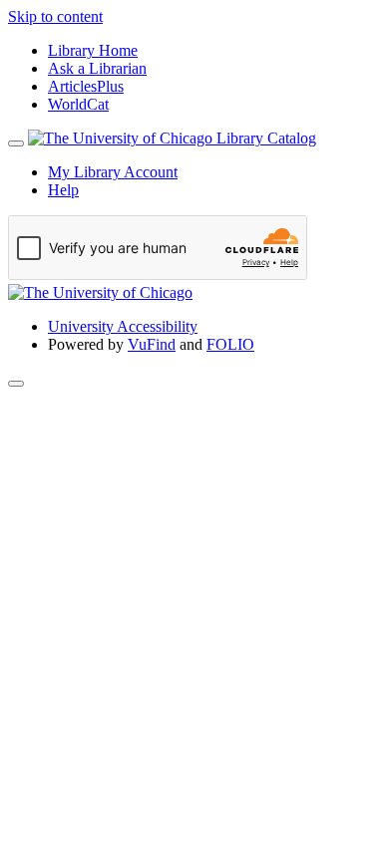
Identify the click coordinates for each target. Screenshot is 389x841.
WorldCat (78, 104)
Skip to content (55, 16)
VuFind (152, 344)
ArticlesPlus (86, 86)
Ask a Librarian (97, 68)
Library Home (93, 50)
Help (63, 189)
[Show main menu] (16, 143)
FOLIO (230, 344)
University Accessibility (122, 326)
